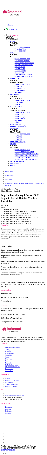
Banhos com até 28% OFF (24, 158)
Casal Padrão (20, 90)
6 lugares (18, 138)
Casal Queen (19, 88)
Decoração (14, 94)
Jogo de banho (20, 51)
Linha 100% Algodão (18, 126)
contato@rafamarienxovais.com (14, 395)
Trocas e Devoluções (11, 384)
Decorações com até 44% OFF (26, 160)
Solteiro (18, 92)
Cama (12, 53)
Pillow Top (19, 73)
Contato (7, 378)
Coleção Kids (20, 67)
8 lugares (18, 140)
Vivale (12, 165)
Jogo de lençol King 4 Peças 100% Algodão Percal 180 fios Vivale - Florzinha (25, 184)
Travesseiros (15, 163)
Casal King (19, 86)
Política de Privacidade (12, 380)
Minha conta (9, 25)
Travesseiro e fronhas (24, 77)
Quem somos (9, 382)
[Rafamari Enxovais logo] (12, 20)
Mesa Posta (14, 128)
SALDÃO (13, 144)
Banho (12, 41)
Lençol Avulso (20, 71)
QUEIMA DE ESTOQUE (17, 142)
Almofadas (19, 102)
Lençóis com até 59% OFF (24, 152)
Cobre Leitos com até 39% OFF (26, 154)
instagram (8, 411)
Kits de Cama (20, 69)
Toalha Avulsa (20, 49)
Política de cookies (11, 386)
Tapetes (18, 104)
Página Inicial (9, 171)
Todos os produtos (22, 47)
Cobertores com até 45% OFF (26, 156)
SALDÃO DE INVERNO (17, 161)
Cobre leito (15, 78)
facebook (8, 407)
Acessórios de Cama (22, 61)
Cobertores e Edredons (24, 63)
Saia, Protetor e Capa (23, 75)
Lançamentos (15, 124)
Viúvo (17, 122)
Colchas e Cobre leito (24, 65)
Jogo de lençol (16, 106)
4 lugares (18, 136)
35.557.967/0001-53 (8, 450)
